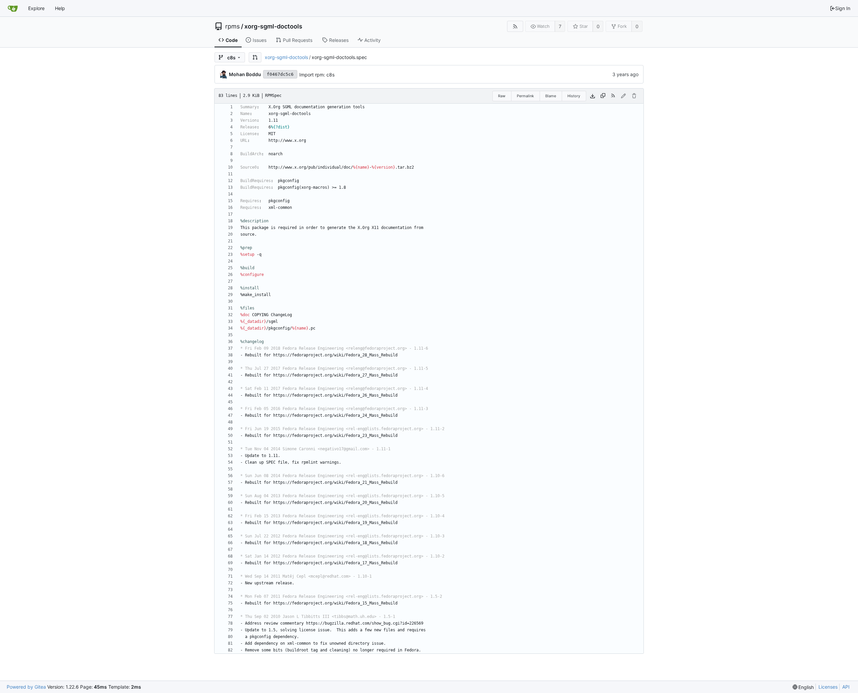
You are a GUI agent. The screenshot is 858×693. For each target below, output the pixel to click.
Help (60, 8)
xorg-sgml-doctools (273, 26)
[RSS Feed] (515, 26)
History (573, 96)
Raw (501, 96)
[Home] (12, 8)
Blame (550, 96)
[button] (255, 57)
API (846, 687)
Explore (36, 8)
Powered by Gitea (26, 687)
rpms (232, 26)
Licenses (828, 687)
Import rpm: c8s (316, 74)
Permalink (525, 96)
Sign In (842, 8)
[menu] (803, 687)
